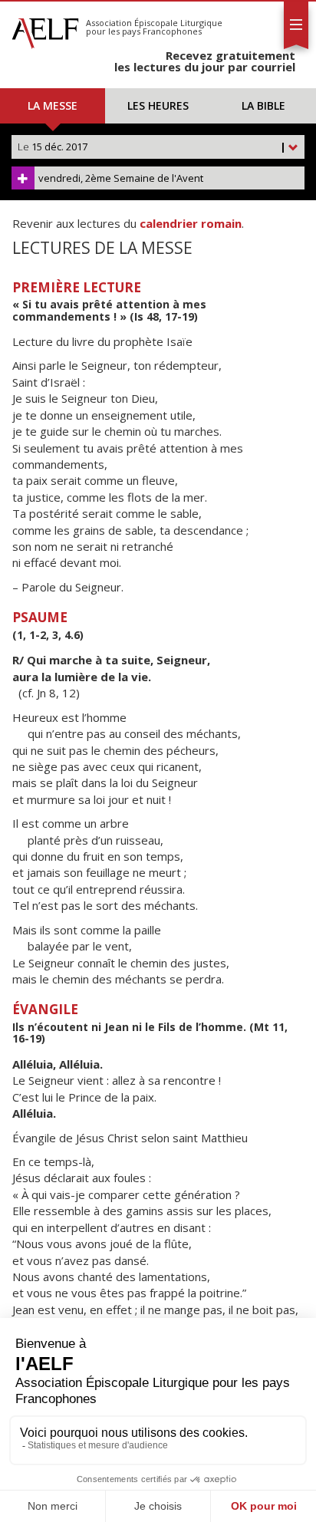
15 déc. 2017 (152, 146)
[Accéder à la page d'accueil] (45, 29)
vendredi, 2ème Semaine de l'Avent (120, 178)
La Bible (263, 105)
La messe (52, 105)
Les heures (158, 105)
